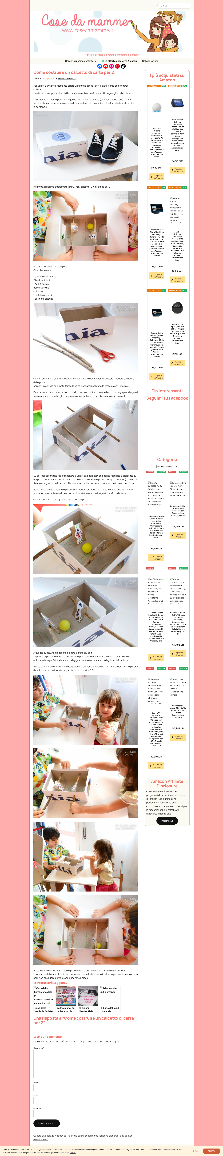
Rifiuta (195, 1151)
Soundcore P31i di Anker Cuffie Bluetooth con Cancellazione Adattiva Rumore (178, 511)
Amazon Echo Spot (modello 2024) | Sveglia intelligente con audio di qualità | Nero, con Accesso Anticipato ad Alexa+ (177, 333)
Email (36, 1095)
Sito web (37, 1108)
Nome (36, 1082)
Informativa (167, 820)
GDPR (72, 1153)
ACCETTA (211, 1151)
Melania (128, 99)
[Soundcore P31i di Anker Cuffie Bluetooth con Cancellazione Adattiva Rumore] (178, 489)
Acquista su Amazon (158, 176)
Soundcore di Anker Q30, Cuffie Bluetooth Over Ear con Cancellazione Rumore (178, 711)
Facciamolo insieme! (67, 78)
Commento (38, 1048)
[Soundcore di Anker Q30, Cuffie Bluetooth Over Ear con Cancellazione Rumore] (178, 687)
